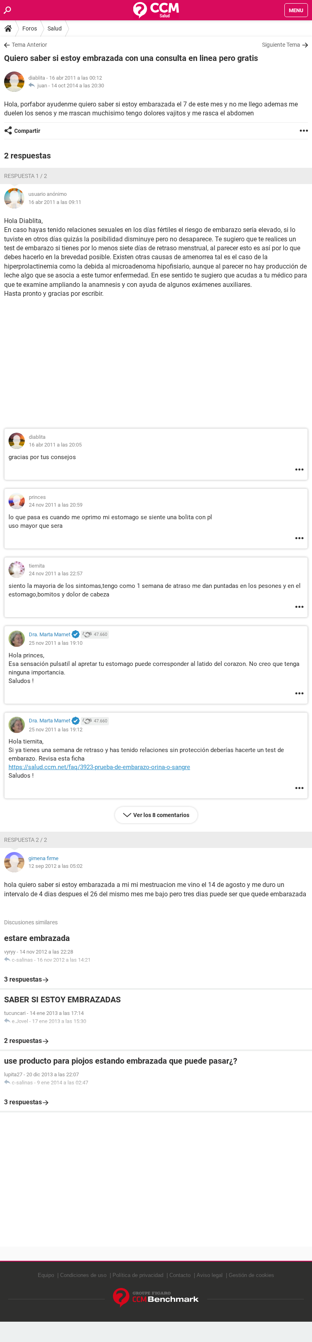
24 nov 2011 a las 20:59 (55, 505)
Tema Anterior (29, 44)
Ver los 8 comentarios (161, 815)
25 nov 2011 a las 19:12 (55, 729)
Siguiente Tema (281, 44)
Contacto (180, 1275)
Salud (55, 28)
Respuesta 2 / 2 (25, 840)
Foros (29, 28)
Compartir (27, 131)
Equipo (46, 1275)
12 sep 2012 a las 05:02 (55, 866)
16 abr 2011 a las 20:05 (55, 445)
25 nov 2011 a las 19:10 (55, 643)
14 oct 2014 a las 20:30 (77, 85)
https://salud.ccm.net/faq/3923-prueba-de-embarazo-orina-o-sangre (99, 767)
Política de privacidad (138, 1275)
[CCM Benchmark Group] (156, 1298)
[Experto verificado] (76, 634)
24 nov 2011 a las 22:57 (55, 573)
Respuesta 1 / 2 (25, 176)
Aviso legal (210, 1275)
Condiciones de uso (83, 1275)
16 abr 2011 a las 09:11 (54, 202)
